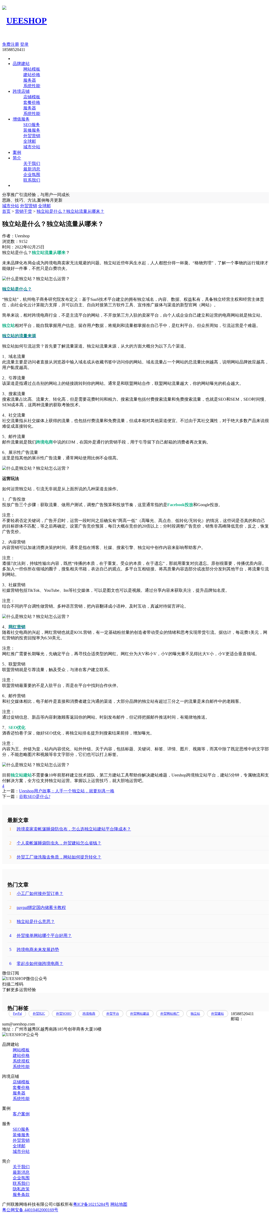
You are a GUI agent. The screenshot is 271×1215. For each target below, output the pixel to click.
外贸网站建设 (139, 1013)
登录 (24, 44)
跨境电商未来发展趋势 (34, 949)
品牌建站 (21, 63)
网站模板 (31, 69)
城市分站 (31, 147)
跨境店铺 (21, 91)
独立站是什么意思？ (32, 921)
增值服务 (21, 119)
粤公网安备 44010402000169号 (30, 1210)
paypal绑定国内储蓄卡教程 (37, 907)
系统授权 (21, 1061)
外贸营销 (31, 135)
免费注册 (10, 44)
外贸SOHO (63, 1013)
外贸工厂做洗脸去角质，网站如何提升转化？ (55, 857)
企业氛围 (31, 174)
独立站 (195, 1013)
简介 (17, 158)
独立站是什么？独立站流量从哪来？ (70, 211)
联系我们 (31, 180)
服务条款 (21, 1194)
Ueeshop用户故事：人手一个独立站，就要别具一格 (66, 791)
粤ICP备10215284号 (91, 1204)
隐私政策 (21, 1189)
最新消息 (31, 169)
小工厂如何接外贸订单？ (36, 893)
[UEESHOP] (24, 20)
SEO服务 (31, 124)
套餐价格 (31, 102)
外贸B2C (39, 1013)
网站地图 (118, 1204)
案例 (17, 152)
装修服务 (31, 130)
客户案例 (21, 1114)
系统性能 (31, 86)
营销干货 (23, 211)
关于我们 (31, 163)
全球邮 (29, 141)
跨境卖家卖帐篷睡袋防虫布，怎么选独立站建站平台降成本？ (70, 829)
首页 (6, 211)
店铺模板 (31, 97)
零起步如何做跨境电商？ (36, 963)
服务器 (29, 80)
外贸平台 (112, 1013)
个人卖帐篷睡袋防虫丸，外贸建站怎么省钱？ (55, 843)
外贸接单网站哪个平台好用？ (40, 935)
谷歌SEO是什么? (34, 796)
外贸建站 (217, 1013)
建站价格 (31, 74)
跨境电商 (89, 1013)
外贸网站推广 (169, 1013)
